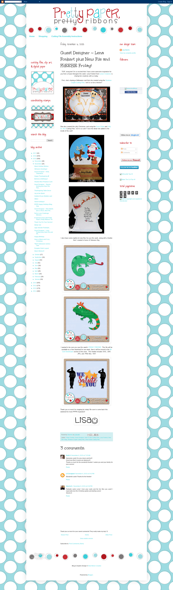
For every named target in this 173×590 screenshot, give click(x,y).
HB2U (36, 199)
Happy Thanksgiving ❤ (41, 176)
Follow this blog (131, 92)
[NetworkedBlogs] (131, 88)
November (38, 164)
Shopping (43, 36)
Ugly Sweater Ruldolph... (42, 228)
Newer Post (64, 535)
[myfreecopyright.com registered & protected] (131, 201)
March (37, 274)
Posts (124, 149)
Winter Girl (37, 225)
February (38, 276)
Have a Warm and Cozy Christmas (42, 240)
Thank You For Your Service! (43, 222)
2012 (35, 288)
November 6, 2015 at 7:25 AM (80, 455)
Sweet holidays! (39, 201)
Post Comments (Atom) (76, 544)
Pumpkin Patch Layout (41, 248)
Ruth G (68, 455)
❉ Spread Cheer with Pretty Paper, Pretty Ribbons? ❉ (43, 218)
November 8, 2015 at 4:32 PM (82, 486)
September (38, 257)
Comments (126, 152)
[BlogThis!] (91, 435)
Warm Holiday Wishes (41, 166)
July (36, 263)
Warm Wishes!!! (39, 251)
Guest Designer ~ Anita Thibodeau (41, 172)
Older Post (108, 535)
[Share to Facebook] (95, 435)
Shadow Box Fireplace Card (43, 182)
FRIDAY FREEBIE (95, 347)
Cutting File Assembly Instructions (66, 36)
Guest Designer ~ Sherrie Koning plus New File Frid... (42, 186)
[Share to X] (93, 435)
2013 (35, 285)
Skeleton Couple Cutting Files (76, 439)
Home (32, 36)
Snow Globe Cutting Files (92, 439)
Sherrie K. (69, 486)
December (38, 161)
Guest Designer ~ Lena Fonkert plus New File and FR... (43, 232)
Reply (68, 467)
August (37, 260)
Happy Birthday (39, 236)
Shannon (70, 434)
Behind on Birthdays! (41, 179)
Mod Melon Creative (94, 566)
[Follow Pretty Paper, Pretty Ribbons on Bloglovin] (130, 136)
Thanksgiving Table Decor (42, 190)
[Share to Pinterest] (97, 435)
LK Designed (70, 473)
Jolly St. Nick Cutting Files (91, 437)
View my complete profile (128, 53)
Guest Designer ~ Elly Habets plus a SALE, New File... (43, 209)
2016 (35, 156)
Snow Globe (100, 126)
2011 (35, 291)
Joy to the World (39, 193)
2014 (35, 283)
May (36, 268)
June (36, 265)
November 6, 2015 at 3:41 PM (84, 473)
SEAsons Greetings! (40, 169)
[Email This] (88, 435)
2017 (35, 153)
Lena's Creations (105, 74)
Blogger (90, 575)
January (37, 279)
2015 (35, 158)
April (36, 271)
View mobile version (86, 538)
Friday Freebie (70, 437)
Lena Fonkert (104, 437)
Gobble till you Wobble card (43, 196)
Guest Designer (79, 437)
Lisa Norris (126, 50)
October (37, 254)
